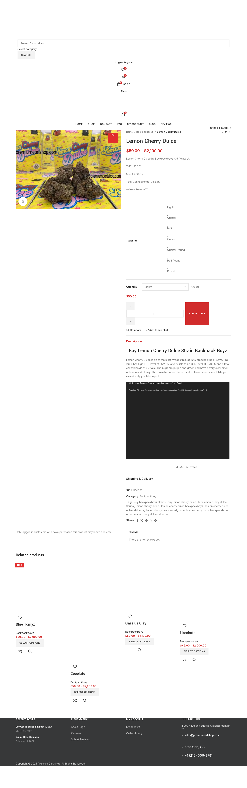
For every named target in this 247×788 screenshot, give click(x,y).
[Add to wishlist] (20, 617)
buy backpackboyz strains (150, 502)
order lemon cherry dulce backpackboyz (203, 510)
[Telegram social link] (133, 15)
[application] (177, 420)
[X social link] (123, 9)
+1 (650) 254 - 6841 (28, 5)
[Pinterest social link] (123, 15)
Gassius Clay (135, 623)
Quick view (30, 651)
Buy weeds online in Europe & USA (34, 726)
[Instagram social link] (128, 9)
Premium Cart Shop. (49, 763)
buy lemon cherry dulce (182, 502)
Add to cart (197, 313)
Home (129, 131)
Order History (134, 733)
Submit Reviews (80, 739)
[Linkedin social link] (128, 15)
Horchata (187, 632)
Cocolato (78, 673)
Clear (196, 287)
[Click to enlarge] (22, 201)
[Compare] (20, 651)
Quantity (131, 286)
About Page (78, 726)
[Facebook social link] (118, 9)
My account (133, 726)
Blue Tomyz (25, 624)
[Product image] (96, 637)
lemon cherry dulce (147, 506)
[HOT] (41, 586)
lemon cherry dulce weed (161, 510)
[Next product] (229, 132)
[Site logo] (38, 28)
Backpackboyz (145, 131)
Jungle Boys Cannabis (27, 737)
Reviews (76, 733)
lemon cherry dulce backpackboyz (182, 506)
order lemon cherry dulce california (147, 514)
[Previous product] (222, 132)
